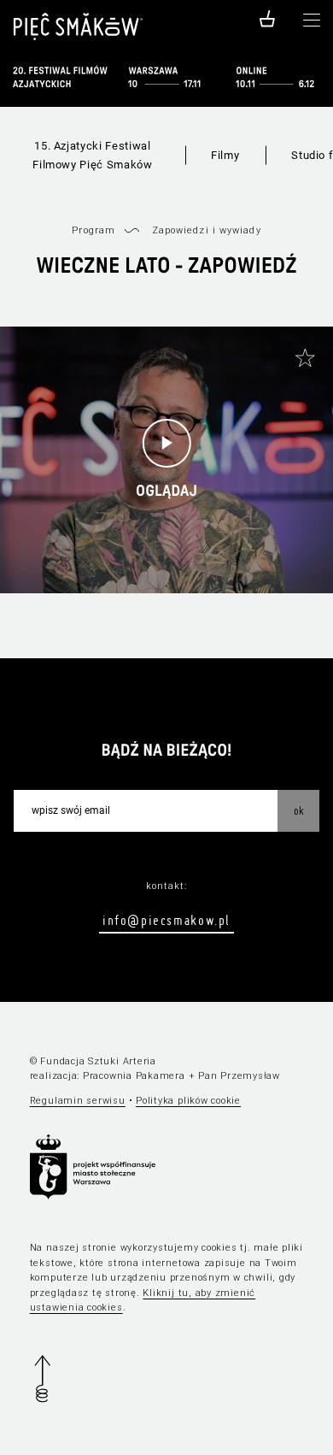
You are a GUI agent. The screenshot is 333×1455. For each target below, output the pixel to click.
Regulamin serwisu (78, 1100)
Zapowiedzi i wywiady (206, 230)
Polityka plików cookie (188, 1100)
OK (299, 810)
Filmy (225, 155)
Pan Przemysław (239, 1075)
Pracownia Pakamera (134, 1075)
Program (93, 230)
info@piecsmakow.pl (166, 919)
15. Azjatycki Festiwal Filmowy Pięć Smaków (92, 155)
